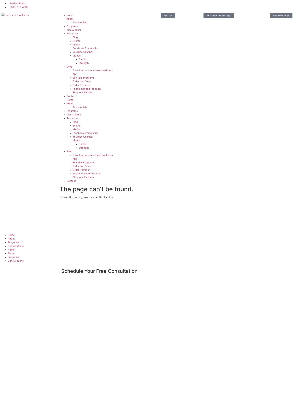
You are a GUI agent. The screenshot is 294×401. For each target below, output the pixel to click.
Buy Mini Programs (83, 77)
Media (76, 44)
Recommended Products (87, 88)
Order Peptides (81, 85)
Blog (75, 37)
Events (76, 40)
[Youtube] (186, 5)
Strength (84, 62)
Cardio (83, 59)
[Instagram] (161, 5)
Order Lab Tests (82, 81)
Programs (72, 26)
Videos (77, 55)
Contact (71, 96)
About (70, 18)
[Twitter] (169, 5)
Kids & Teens (73, 29)
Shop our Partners (83, 92)
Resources (72, 33)
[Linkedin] (177, 5)
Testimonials (80, 22)
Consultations (16, 245)
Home (69, 15)
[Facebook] (152, 5)
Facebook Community (85, 48)
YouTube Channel (83, 51)
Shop (69, 66)
